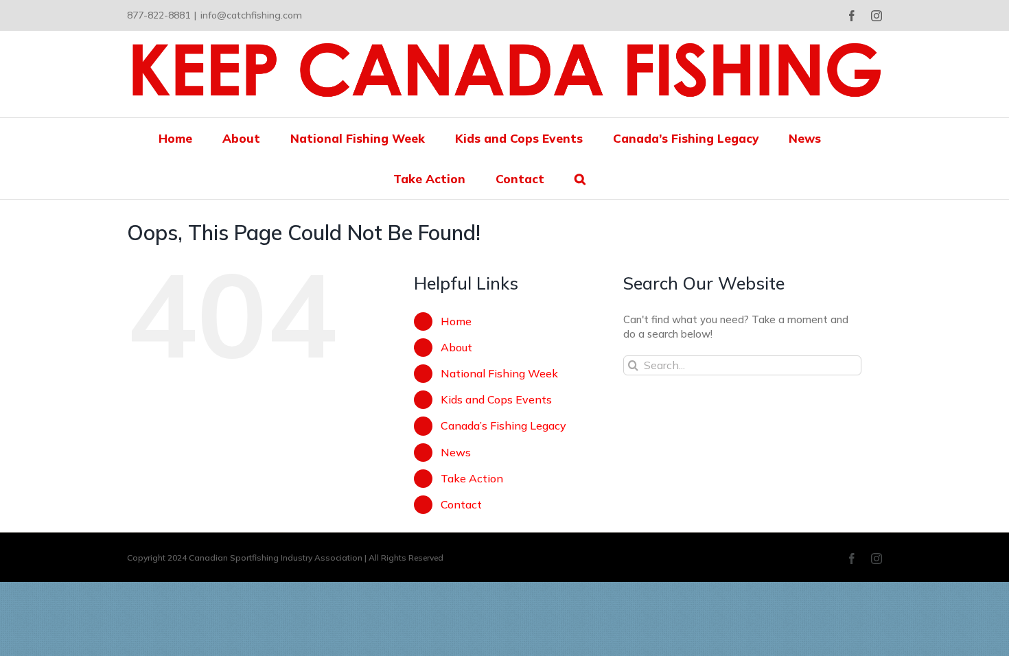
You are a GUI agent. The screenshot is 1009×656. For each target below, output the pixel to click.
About (456, 347)
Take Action (472, 478)
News (456, 452)
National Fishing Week (499, 373)
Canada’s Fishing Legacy (503, 425)
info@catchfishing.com (251, 15)
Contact (461, 504)
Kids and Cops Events (496, 399)
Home (456, 321)
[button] (580, 179)
